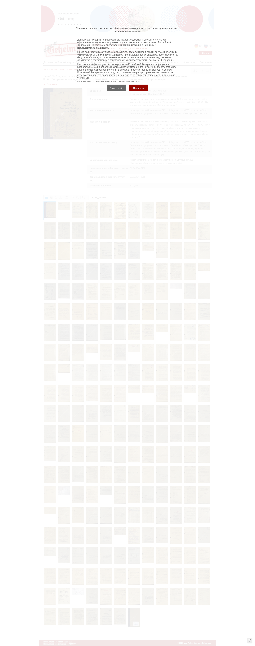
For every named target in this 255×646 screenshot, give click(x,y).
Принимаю (138, 87)
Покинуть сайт (116, 87)
